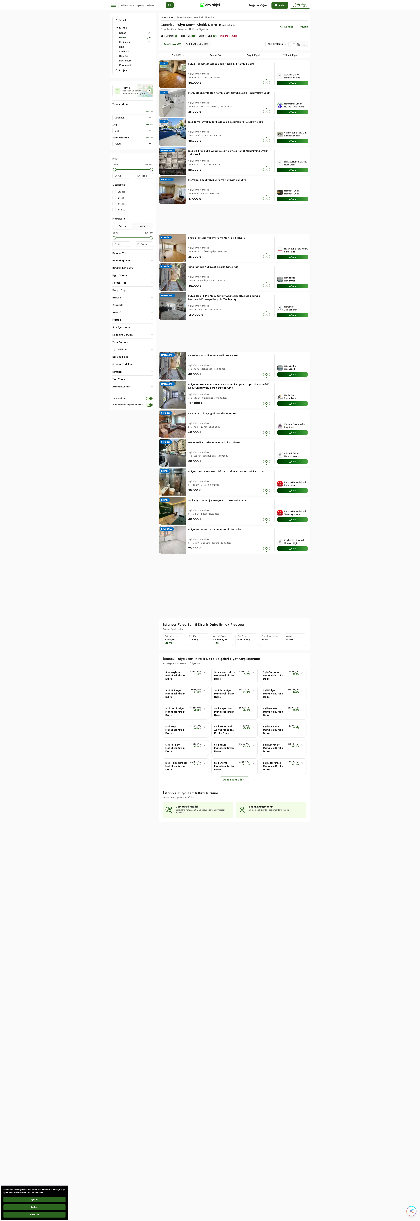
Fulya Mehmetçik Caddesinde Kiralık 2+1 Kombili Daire (221, 63)
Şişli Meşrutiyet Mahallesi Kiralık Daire (224, 712)
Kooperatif (125, 65)
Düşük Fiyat (253, 55)
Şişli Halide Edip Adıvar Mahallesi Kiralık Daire (224, 730)
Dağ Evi (123, 56)
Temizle (148, 111)
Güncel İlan (215, 55)
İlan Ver (280, 5)
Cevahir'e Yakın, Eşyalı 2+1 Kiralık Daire (212, 413)
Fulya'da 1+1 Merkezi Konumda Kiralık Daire (214, 529)
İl (113, 111)
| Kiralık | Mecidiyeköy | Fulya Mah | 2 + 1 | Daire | (217, 237)
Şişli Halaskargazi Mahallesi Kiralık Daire (176, 766)
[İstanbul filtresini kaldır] (176, 36)
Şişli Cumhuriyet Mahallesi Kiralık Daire (175, 712)
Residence (125, 42)
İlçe (114, 124)
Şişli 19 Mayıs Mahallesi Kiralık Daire (175, 693)
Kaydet (288, 26)
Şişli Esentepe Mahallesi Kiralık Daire (273, 748)
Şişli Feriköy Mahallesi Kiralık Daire (175, 748)
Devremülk (125, 60)
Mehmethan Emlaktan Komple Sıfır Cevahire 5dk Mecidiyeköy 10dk (229, 92)
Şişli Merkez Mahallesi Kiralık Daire (273, 712)
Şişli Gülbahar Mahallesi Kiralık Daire (273, 675)
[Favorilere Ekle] (266, 82)
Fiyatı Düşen (178, 55)
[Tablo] (304, 44)
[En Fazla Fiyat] (151, 169)
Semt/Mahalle (121, 137)
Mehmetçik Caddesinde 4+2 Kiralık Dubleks (214, 442)
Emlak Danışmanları (261, 806)
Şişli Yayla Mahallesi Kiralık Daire (224, 748)
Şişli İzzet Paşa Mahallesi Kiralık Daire (273, 766)
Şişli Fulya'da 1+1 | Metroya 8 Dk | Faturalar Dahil (217, 500)
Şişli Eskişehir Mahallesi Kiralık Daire (273, 730)
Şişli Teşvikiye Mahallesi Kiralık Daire (224, 693)
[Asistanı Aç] (411, 1211)
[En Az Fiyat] (114, 169)
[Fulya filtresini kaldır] (214, 36)
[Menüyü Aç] (113, 5)
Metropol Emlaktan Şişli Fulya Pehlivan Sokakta (217, 179)
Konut (122, 32)
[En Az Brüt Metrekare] (114, 237)
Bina (121, 46)
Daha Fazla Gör (232, 779)
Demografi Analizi (187, 806)
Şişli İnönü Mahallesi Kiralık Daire (224, 766)
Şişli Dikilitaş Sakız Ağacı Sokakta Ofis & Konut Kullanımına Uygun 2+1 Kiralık (228, 152)
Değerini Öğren (258, 5)
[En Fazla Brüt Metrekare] (151, 237)
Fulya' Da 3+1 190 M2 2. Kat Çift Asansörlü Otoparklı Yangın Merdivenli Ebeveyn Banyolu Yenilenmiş (224, 297)
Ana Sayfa (167, 17)
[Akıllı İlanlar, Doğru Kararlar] (210, 5)
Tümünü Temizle (228, 36)
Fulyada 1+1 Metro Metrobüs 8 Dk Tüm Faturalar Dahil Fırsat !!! (226, 471)
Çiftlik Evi (124, 51)
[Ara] (170, 5)
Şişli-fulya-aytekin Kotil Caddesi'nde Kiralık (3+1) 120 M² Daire (225, 121)
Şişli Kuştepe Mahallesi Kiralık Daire (175, 675)
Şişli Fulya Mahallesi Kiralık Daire (273, 693)
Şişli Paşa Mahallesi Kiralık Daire (175, 730)
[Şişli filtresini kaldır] (193, 36)
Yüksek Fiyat (291, 55)
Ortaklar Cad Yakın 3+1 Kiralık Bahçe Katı (213, 266)
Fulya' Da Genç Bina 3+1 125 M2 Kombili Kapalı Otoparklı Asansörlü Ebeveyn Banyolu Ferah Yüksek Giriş (228, 386)
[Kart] (299, 44)
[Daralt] (117, 33)
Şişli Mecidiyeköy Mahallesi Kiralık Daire (224, 675)
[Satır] (293, 44)
